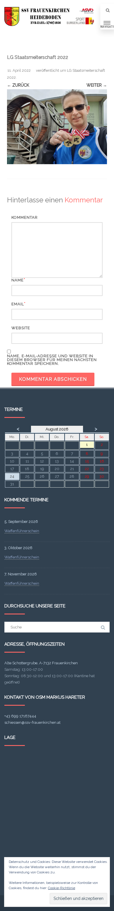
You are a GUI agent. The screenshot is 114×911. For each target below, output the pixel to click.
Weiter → (97, 85)
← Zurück (18, 85)
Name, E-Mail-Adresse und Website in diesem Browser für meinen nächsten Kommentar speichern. (52, 359)
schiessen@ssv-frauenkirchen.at (32, 722)
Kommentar (24, 217)
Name (17, 280)
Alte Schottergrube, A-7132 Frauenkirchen (41, 663)
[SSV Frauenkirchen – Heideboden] (50, 16)
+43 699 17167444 (20, 716)
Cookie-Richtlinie (61, 888)
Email (17, 304)
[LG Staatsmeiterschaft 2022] (57, 126)
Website (20, 328)
